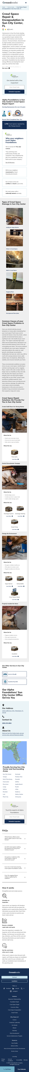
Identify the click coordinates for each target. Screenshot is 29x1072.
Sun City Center (7, 774)
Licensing (14, 1056)
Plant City (5, 797)
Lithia (16, 789)
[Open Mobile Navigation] (26, 3)
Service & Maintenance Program (14, 1036)
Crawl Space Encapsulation (14, 1010)
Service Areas (11, 7)
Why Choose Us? (14, 1017)
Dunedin (17, 779)
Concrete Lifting (14, 1007)
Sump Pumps (14, 1012)
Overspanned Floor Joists (12, 313)
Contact (14, 977)
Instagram (15, 991)
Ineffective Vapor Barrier (12, 227)
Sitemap (26, 1060)
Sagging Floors (10, 291)
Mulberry (17, 792)
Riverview (5, 784)
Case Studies (14, 1043)
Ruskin (17, 787)
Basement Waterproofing (14, 999)
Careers (14, 1019)
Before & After (14, 1045)
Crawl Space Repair (14, 1004)
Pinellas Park (18, 776)
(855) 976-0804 (6, 723)
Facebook (8, 988)
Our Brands (14, 1025)
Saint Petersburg (7, 779)
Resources (14, 1040)
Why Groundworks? (14, 1033)
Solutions (14, 996)
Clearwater (6, 781)
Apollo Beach (19, 784)
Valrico (5, 789)
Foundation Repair (14, 1002)
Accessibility (19, 1060)
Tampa (5, 776)
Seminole (17, 774)
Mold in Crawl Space (11, 270)
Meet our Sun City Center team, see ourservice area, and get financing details (13, 734)
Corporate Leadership (14, 1022)
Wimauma (18, 797)
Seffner (17, 781)
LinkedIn (17, 988)
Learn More (14, 459)
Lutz (4, 794)
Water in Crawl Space (11, 249)
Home (3, 7)
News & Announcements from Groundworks (14, 1048)
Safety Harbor (19, 794)
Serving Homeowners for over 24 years (13, 107)
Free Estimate (22, 1069)
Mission (14, 1028)
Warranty (14, 1030)
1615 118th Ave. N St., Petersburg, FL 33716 (12, 711)
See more (5, 68)
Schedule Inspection (14, 91)
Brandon (5, 792)
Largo (4, 787)
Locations (14, 981)
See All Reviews (10, 162)
